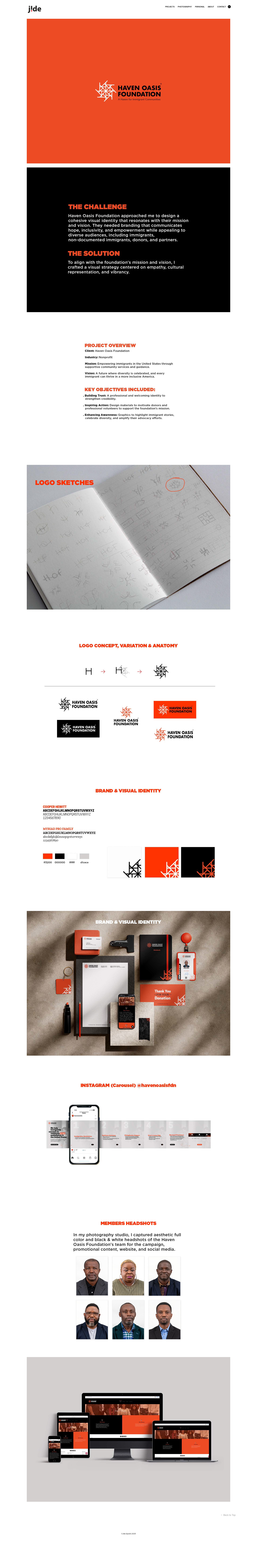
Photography (185, 6)
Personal (200, 6)
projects (170, 6)
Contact (221, 6)
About (211, 6)
